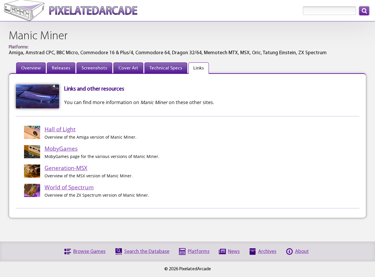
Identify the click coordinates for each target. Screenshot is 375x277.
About (302, 251)
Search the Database (146, 251)
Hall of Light (60, 129)
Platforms (198, 251)
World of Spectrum (69, 187)
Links (198, 68)
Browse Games (89, 251)
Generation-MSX (66, 167)
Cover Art (128, 68)
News (234, 251)
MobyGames (61, 148)
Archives (267, 251)
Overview (31, 68)
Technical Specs (165, 68)
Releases (61, 68)
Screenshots (94, 68)
